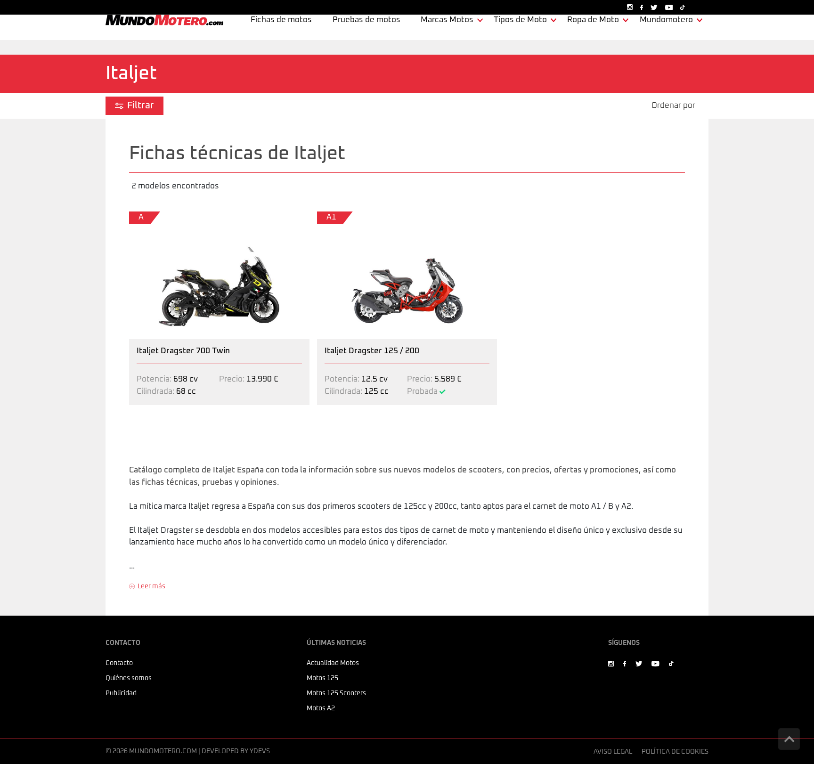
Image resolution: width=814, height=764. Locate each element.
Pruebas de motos (366, 20)
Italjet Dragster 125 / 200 (363, 217)
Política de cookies (675, 751)
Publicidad (121, 693)
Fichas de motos (281, 20)
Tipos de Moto (520, 20)
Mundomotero (666, 20)
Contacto (119, 663)
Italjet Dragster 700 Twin (174, 217)
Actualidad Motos (333, 663)
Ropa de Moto (593, 20)
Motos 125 (322, 678)
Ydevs (260, 751)
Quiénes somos (129, 678)
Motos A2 (321, 708)
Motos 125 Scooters (336, 693)
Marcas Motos (447, 20)
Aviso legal (613, 751)
